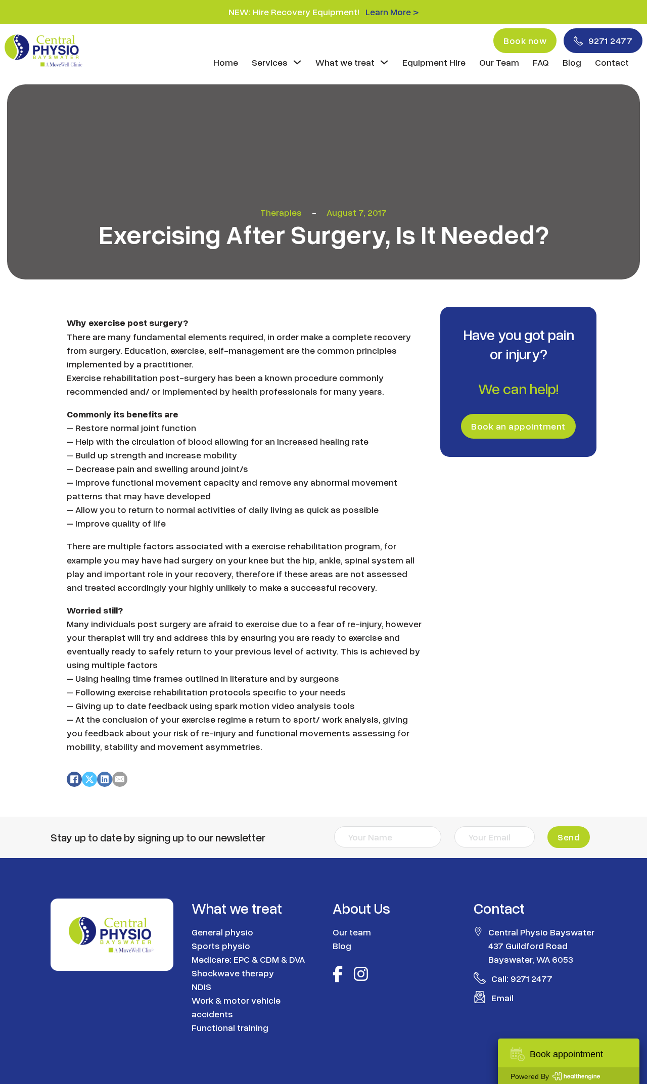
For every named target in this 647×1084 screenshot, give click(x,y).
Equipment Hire (434, 62)
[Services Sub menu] (297, 62)
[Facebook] (74, 779)
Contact (612, 62)
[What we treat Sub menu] (384, 62)
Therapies (281, 212)
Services (270, 62)
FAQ (541, 62)
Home (225, 62)
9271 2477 (610, 40)
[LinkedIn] (104, 779)
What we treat (345, 62)
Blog (572, 62)
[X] (89, 779)
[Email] (119, 779)
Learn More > (392, 11)
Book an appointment (518, 426)
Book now (524, 40)
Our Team (499, 62)
